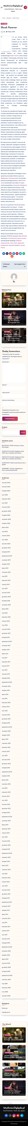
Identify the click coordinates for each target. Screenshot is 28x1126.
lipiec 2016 (5, 694)
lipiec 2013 (5, 825)
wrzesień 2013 (6, 820)
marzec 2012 (6, 882)
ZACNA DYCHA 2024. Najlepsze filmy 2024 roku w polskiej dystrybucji (13, 1075)
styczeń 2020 (6, 543)
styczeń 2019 (6, 592)
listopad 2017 (6, 637)
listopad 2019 (6, 552)
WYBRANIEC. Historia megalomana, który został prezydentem (12, 336)
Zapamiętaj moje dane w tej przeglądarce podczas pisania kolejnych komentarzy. (14, 412)
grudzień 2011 (6, 894)
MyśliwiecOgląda (15, 303)
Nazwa (4, 385)
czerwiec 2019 (6, 572)
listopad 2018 (6, 601)
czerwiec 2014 (6, 784)
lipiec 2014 (5, 780)
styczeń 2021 (6, 507)
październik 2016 (7, 682)
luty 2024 (5, 495)
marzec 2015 (6, 751)
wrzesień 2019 (6, 560)
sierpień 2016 (6, 690)
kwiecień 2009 (6, 987)
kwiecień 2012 (6, 877)
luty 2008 (5, 992)
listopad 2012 (6, 849)
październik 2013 (7, 816)
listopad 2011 (6, 898)
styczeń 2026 (6, 482)
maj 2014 (4, 788)
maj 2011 (4, 922)
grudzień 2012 (6, 845)
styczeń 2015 (6, 759)
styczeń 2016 (6, 715)
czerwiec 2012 (6, 869)
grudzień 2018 (6, 596)
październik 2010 (7, 947)
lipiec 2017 (5, 653)
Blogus (23, 1121)
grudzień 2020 (6, 511)
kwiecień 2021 (6, 499)
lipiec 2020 (5, 527)
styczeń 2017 (6, 674)
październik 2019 (7, 556)
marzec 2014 (6, 796)
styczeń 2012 (6, 890)
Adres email (6, 392)
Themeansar (14, 1123)
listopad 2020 (6, 515)
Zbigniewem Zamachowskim (10, 178)
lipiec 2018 (5, 609)
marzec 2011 (5, 930)
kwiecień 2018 (6, 617)
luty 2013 (5, 837)
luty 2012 (5, 886)
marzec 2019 (6, 584)
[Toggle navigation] (1, 7)
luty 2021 (5, 503)
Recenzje (4, 23)
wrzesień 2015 (6, 731)
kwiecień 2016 (6, 702)
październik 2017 (7, 641)
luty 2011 (4, 934)
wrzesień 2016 (6, 686)
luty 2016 (5, 710)
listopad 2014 (6, 767)
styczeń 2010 (6, 963)
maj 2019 (4, 576)
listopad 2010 (6, 943)
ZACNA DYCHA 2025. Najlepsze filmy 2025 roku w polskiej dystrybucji (13, 1057)
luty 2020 (5, 539)
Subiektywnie (6, 1012)
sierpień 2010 (6, 955)
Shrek (16, 205)
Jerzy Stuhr (13, 243)
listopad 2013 (6, 812)
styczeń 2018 (6, 629)
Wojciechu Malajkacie (20, 185)
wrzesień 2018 (6, 605)
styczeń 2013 (6, 841)
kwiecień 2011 (6, 926)
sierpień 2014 (6, 776)
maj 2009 (5, 983)
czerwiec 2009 (6, 979)
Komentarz (5, 362)
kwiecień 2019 (6, 580)
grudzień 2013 (6, 808)
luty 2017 (5, 670)
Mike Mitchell (23, 236)
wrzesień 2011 (6, 906)
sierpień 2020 (6, 523)
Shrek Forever (9, 27)
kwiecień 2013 (6, 829)
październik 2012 (7, 853)
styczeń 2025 (6, 486)
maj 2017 (4, 658)
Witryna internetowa (8, 400)
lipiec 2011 (5, 914)
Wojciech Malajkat (14, 245)
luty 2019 (5, 588)
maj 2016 (4, 698)
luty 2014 (5, 800)
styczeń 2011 (6, 939)
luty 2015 (5, 755)
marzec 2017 (6, 666)
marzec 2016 (6, 706)
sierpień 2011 (6, 910)
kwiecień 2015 (6, 747)
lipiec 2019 (5, 568)
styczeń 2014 (6, 804)
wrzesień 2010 (6, 951)
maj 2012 (4, 873)
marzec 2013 (6, 833)
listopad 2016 (6, 678)
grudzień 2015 (6, 719)
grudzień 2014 (6, 763)
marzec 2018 (6, 621)
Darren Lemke (21, 238)
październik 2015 (7, 727)
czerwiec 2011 (6, 918)
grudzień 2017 (6, 633)
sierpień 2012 (6, 861)
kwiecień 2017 (6, 662)
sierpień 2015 (6, 735)
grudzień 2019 (6, 548)
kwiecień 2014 (6, 792)
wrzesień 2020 (6, 519)
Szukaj (4, 427)
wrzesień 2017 (6, 645)
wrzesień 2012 (6, 857)
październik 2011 (7, 902)
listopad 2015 (6, 723)
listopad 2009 (6, 971)
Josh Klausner (12, 238)
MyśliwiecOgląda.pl (13, 6)
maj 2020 (5, 531)
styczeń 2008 (6, 996)
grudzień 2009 (6, 967)
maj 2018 (4, 613)
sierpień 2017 (6, 649)
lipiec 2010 (5, 959)
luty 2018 (5, 625)
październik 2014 (7, 772)
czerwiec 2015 (6, 743)
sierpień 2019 (6, 564)
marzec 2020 (6, 535)
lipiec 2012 (5, 865)
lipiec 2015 (5, 739)
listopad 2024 (6, 491)
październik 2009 (7, 975)
